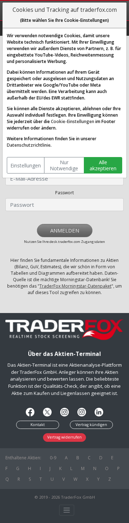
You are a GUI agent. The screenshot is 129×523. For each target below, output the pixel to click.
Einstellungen (25, 165)
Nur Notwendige (64, 165)
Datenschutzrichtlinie (29, 145)
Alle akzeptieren (103, 165)
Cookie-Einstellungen (72, 121)
